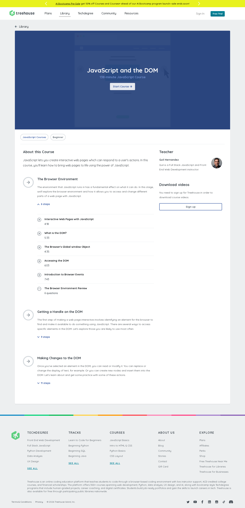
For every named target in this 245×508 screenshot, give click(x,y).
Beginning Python (79, 445)
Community (109, 13)
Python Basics (117, 450)
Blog (161, 445)
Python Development (39, 450)
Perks (202, 450)
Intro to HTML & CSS (121, 445)
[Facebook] (202, 501)
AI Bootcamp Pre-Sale (68, 3)
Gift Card (163, 466)
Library (65, 13)
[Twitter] (187, 501)
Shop (202, 456)
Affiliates (204, 445)
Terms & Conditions (21, 501)
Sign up (190, 206)
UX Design (33, 461)
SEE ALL (32, 468)
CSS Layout (116, 456)
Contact (162, 461)
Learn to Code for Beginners (85, 440)
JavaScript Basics (119, 440)
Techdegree (85, 13)
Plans (48, 13)
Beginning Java (77, 456)
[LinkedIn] (209, 501)
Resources (131, 13)
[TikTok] (223, 501)
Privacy (39, 501)
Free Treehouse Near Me (213, 461)
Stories (162, 456)
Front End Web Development (43, 440)
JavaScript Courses (34, 137)
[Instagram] (216, 501)
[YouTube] (195, 501)
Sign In (200, 13)
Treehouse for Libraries (212, 466)
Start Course (121, 86)
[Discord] (231, 501)
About (161, 440)
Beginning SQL (77, 450)
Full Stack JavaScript (38, 445)
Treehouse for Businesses (213, 471)
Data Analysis (34, 456)
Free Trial (218, 13)
